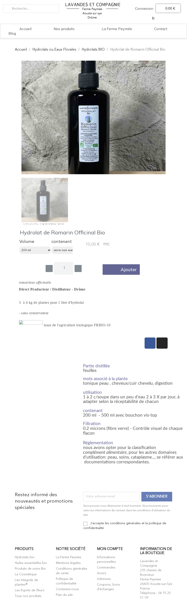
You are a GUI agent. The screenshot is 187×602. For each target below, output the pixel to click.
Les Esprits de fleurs (29, 590)
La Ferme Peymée (117, 28)
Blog (12, 33)
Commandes (106, 567)
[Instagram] (162, 343)
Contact (160, 28)
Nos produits (64, 28)
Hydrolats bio (24, 557)
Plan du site (64, 595)
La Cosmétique (26, 574)
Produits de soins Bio (30, 568)
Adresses (104, 579)
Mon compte (110, 549)
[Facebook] (150, 343)
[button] (121, 269)
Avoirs (101, 573)
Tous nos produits (28, 596)
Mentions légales (68, 563)
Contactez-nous (67, 589)
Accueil (25, 28)
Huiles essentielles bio (31, 563)
